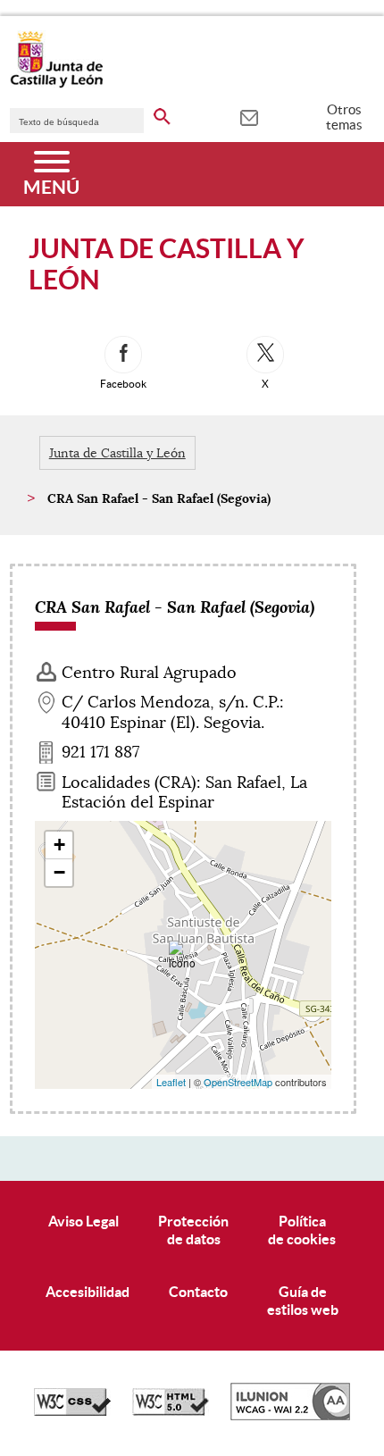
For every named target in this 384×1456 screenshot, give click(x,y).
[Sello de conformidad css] (72, 1411)
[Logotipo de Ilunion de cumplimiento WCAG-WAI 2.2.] (290, 1416)
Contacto (198, 1292)
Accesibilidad (87, 1292)
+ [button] (59, 844)
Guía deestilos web (302, 1300)
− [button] (59, 872)
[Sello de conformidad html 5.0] (170, 1411)
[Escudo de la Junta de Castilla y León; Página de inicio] (56, 84)
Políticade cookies (302, 1229)
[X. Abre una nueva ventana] (265, 354)
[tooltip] (249, 116)
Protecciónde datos (193, 1229)
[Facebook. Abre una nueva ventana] (123, 354)
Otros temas (344, 117)
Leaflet (171, 1082)
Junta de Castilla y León (117, 453)
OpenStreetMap (238, 1082)
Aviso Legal (83, 1221)
